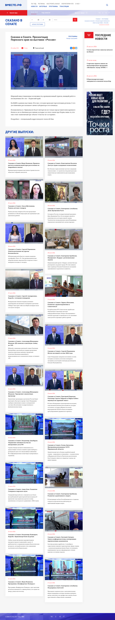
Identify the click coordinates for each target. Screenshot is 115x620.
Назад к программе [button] (71, 38)
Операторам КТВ (67, 4)
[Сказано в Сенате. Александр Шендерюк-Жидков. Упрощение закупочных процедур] (24, 375)
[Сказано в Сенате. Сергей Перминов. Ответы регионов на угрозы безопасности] (24, 233)
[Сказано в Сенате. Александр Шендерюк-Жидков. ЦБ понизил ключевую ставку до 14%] (24, 325)
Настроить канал (53, 4)
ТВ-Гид (33, 4)
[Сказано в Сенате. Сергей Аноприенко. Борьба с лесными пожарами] (24, 279)
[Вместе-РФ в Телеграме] (106, 13)
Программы (53, 6)
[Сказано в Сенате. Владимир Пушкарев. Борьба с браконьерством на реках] (24, 518)
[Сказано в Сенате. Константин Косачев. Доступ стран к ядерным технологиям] (64, 147)
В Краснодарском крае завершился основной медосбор (99, 80)
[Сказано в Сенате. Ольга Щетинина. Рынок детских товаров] (24, 189)
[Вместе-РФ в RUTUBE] (109, 13)
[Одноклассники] (74, 48)
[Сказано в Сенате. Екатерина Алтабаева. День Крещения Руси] (64, 192)
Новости (34, 6)
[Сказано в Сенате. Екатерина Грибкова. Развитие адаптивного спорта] (64, 477)
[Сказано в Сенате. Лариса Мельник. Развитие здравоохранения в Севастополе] (64, 286)
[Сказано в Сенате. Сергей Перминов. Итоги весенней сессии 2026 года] (64, 334)
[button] (107, 5)
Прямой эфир (13, 13)
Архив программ (37, 24)
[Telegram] (76, 48)
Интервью (43, 6)
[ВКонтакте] (71, 48)
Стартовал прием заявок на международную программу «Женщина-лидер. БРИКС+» (97, 65)
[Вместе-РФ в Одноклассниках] (103, 13)
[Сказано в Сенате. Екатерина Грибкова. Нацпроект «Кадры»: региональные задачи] (64, 239)
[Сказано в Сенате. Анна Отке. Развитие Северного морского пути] (24, 473)
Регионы (41, 4)
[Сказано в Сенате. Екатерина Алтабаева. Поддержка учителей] (64, 569)
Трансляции (64, 6)
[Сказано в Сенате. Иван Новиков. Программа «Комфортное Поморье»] (24, 565)
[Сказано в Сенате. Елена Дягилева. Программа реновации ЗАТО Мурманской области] (64, 428)
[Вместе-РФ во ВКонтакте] (99, 13)
